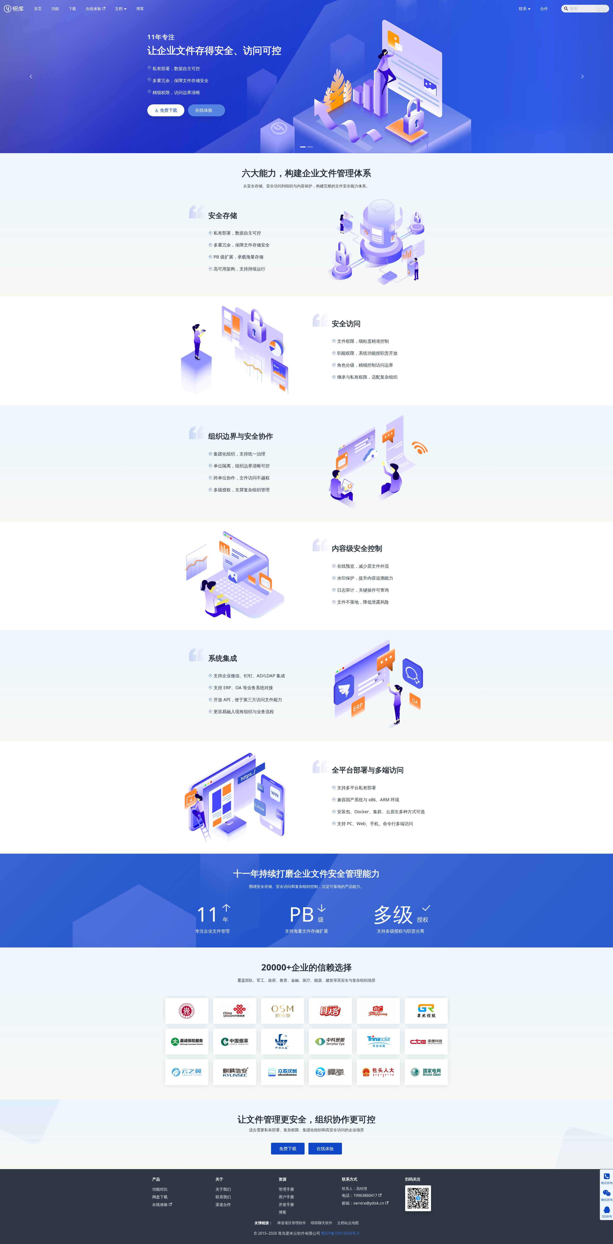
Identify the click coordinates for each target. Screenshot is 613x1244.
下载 (72, 8)
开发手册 (286, 1204)
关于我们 (223, 1189)
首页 (38, 8)
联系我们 (223, 1196)
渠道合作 (223, 1204)
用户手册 (286, 1196)
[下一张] (582, 76)
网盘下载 (160, 1196)
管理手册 (286, 1189)
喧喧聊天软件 (321, 1222)
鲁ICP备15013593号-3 (340, 1233)
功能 (55, 8)
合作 (544, 8)
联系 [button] (523, 8)
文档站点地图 (348, 1222)
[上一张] (30, 76)
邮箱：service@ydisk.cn (363, 1203)
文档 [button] (119, 8)
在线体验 (93, 8)
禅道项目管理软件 (291, 1222)
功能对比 (160, 1189)
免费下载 (168, 110)
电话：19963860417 (359, 1195)
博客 (140, 8)
